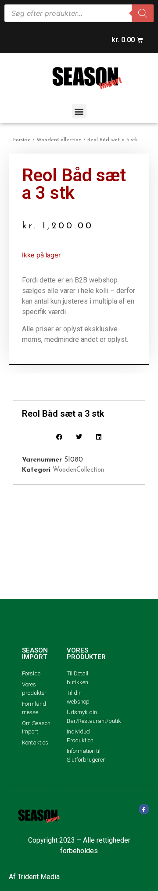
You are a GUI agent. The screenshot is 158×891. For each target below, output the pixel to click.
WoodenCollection (59, 140)
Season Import (35, 653)
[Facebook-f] (144, 809)
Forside (22, 140)
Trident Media (39, 877)
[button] (79, 111)
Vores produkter (86, 653)
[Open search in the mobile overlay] (79, 13)
